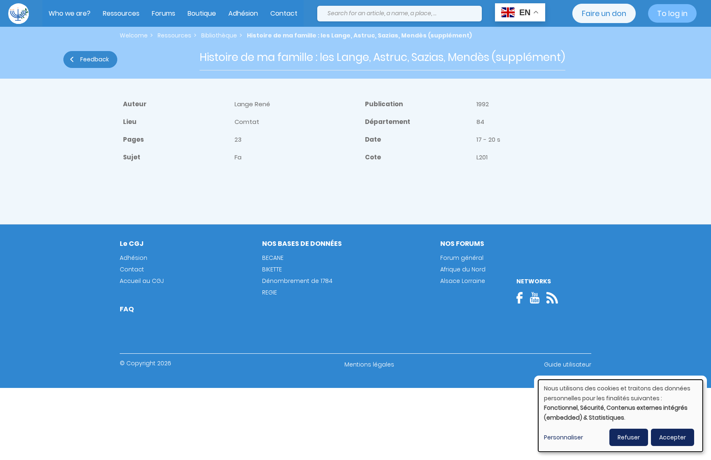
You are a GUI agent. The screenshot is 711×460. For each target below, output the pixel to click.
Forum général (461, 258)
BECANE (272, 258)
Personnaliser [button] (563, 437)
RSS (552, 298)
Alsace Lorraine (462, 281)
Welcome (134, 35)
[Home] (18, 13)
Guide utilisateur (567, 364)
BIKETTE (272, 269)
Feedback (94, 59)
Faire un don (604, 13)
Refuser (629, 437)
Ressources (121, 13)
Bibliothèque (219, 35)
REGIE (269, 292)
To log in (672, 13)
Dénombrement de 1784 (297, 281)
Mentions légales (369, 364)
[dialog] (620, 416)
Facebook (522, 298)
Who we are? (70, 13)
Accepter (672, 437)
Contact (283, 13)
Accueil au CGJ (142, 281)
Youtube (534, 298)
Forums (163, 13)
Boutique (202, 13)
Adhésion (243, 13)
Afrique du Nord (463, 269)
